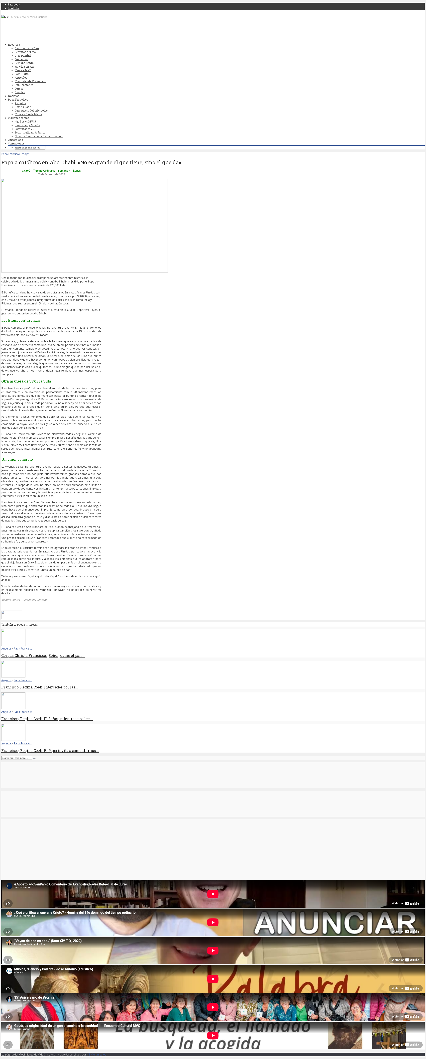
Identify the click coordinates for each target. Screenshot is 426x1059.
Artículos (21, 77)
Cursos (19, 88)
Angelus (20, 103)
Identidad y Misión (27, 125)
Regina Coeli (23, 107)
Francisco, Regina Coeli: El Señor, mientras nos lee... (47, 718)
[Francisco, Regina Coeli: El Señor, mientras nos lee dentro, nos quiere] (13, 708)
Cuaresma (21, 59)
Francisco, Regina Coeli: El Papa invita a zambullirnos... (50, 750)
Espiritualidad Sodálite (30, 132)
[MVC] (5, 17)
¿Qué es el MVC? (25, 121)
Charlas (20, 92)
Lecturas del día (25, 52)
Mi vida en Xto (24, 66)
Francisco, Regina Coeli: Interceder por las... (39, 687)
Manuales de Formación (30, 81)
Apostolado (15, 139)
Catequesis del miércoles (31, 110)
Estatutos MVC (24, 129)
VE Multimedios (97, 1054)
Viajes (25, 154)
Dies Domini (23, 55)
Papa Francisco (18, 99)
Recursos (14, 44)
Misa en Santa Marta (28, 114)
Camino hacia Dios (27, 48)
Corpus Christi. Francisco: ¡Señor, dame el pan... (43, 655)
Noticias (13, 96)
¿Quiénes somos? (19, 118)
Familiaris (21, 74)
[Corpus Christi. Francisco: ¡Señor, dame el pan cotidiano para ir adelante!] (13, 645)
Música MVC (23, 70)
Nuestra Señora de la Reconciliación (39, 136)
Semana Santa (24, 63)
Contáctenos (16, 143)
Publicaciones (24, 85)
